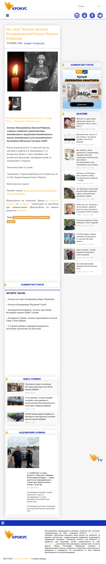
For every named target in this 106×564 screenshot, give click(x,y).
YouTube (21, 210)
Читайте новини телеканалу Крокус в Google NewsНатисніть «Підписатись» (29, 119)
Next (53, 71)
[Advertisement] (32, 249)
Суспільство (38, 43)
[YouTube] (84, 15)
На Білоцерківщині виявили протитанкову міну (86, 266)
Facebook (53, 200)
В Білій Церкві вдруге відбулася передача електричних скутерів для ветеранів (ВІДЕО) (40, 416)
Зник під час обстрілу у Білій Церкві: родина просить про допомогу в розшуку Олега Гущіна (87, 208)
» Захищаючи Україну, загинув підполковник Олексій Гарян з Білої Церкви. (31, 319)
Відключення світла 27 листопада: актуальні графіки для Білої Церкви (86, 138)
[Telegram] (100, 15)
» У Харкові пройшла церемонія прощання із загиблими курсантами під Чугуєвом (27, 327)
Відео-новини (32, 379)
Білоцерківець (42, 217)
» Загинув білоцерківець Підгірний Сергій (26, 304)
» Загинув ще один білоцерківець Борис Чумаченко (30, 299)
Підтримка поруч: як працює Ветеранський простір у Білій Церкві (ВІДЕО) (38, 386)
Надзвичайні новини (32, 432)
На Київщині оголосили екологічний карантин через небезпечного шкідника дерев (87, 192)
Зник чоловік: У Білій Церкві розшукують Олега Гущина (86, 252)
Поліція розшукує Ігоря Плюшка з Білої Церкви (87, 221)
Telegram (10, 203)
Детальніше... (33, 488)
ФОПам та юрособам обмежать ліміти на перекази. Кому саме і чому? (86, 122)
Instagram (24, 203)
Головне (27, 43)
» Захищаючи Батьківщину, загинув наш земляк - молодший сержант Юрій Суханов (29, 311)
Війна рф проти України (23, 217)
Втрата (11, 222)
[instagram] (77, 15)
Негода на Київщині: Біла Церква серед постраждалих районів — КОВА (87, 177)
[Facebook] (92, 15)
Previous (11, 71)
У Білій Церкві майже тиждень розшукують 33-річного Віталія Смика (86, 238)
